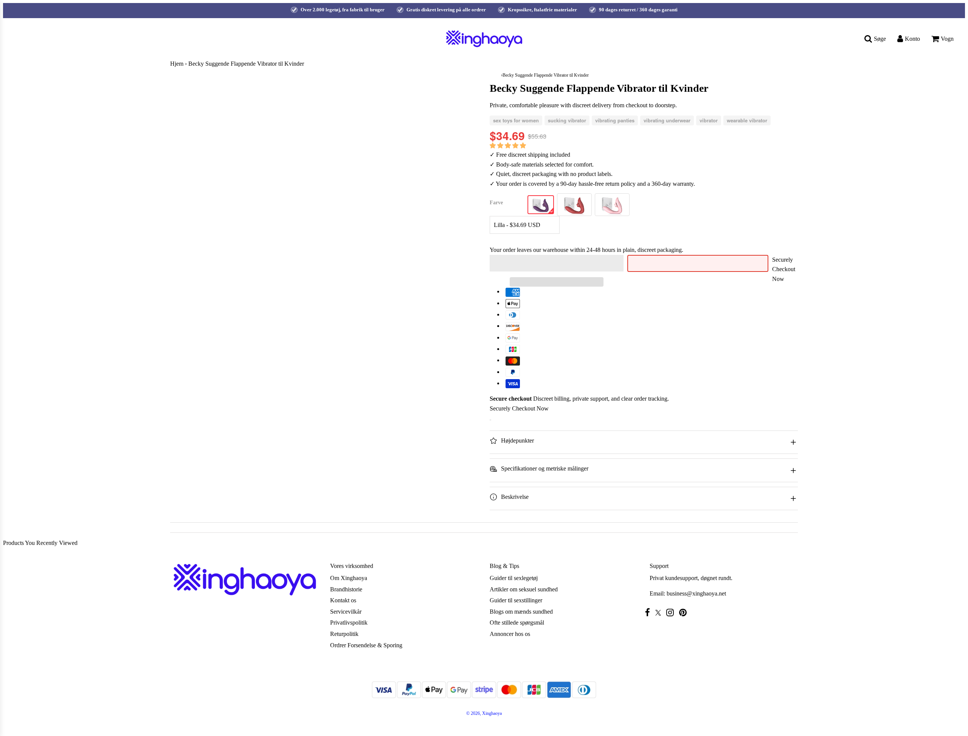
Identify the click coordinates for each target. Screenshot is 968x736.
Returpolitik (344, 634)
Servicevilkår (345, 611)
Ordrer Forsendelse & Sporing (366, 645)
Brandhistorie (346, 589)
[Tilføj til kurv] (490, 420)
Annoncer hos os (510, 634)
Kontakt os (343, 600)
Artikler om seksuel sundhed (524, 589)
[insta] (672, 612)
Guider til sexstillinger (516, 600)
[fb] (649, 612)
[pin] (684, 612)
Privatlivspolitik (349, 622)
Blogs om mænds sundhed (521, 611)
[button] (508, 145)
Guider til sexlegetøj (514, 578)
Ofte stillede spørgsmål (517, 622)
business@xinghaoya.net (696, 593)
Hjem (176, 63)
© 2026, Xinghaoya (484, 713)
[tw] (660, 613)
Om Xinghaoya (348, 578)
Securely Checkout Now (783, 269)
